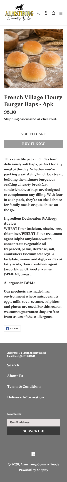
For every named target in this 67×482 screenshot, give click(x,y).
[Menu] (61, 12)
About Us (15, 375)
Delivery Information (25, 397)
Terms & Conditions (24, 386)
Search (13, 365)
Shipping (11, 119)
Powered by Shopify (33, 469)
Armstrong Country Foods (40, 464)
